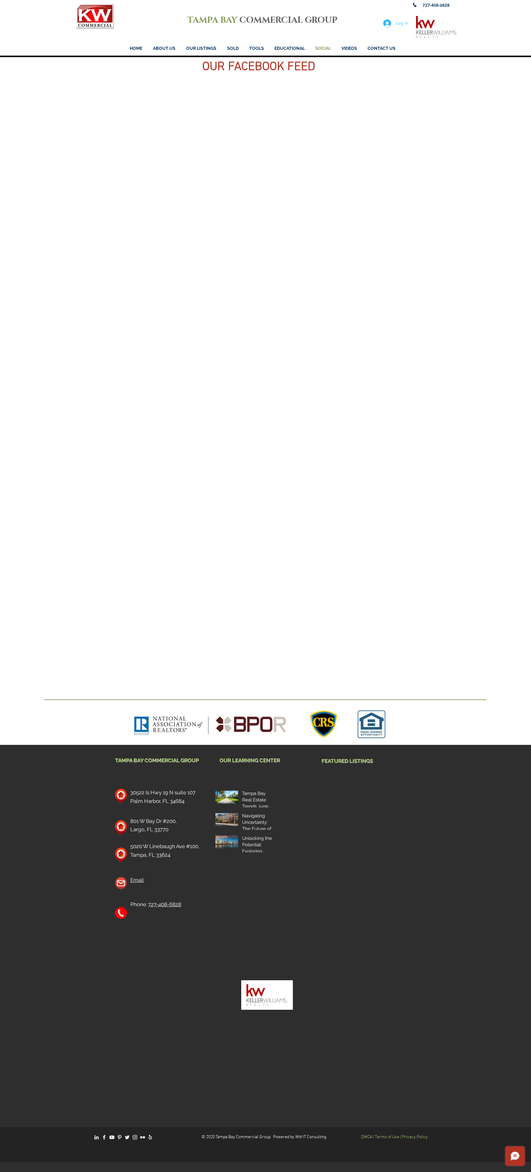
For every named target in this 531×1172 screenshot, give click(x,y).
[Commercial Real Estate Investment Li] (96, 1137)
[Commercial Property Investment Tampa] (112, 1137)
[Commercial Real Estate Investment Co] (143, 1137)
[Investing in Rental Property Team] (135, 1137)
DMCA (367, 1137)
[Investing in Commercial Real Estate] (119, 1137)
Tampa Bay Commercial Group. (243, 1137)
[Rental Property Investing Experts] (127, 1137)
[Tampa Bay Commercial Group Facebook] (104, 1137)
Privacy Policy (415, 1137)
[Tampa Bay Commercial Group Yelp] (150, 1137)
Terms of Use (387, 1137)
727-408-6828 (164, 904)
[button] (256, 48)
